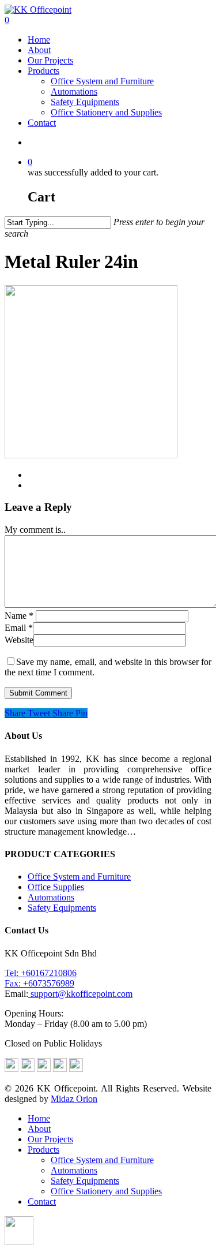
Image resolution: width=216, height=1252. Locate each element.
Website (19, 640)
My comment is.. (35, 530)
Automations (74, 91)
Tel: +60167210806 (41, 973)
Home (39, 39)
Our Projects (50, 60)
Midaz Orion (74, 1099)
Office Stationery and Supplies (106, 112)
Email (19, 628)
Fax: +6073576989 (39, 983)
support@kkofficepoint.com (80, 994)
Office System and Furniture (102, 81)
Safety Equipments (85, 102)
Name (19, 616)
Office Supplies (56, 887)
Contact (42, 123)
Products (43, 71)
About (39, 50)
